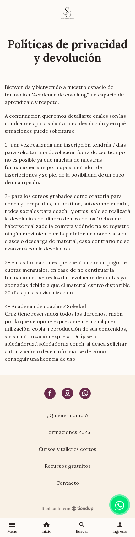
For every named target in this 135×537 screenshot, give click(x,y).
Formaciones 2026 (67, 432)
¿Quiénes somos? (68, 415)
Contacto (67, 483)
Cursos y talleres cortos (67, 449)
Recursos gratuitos (68, 466)
